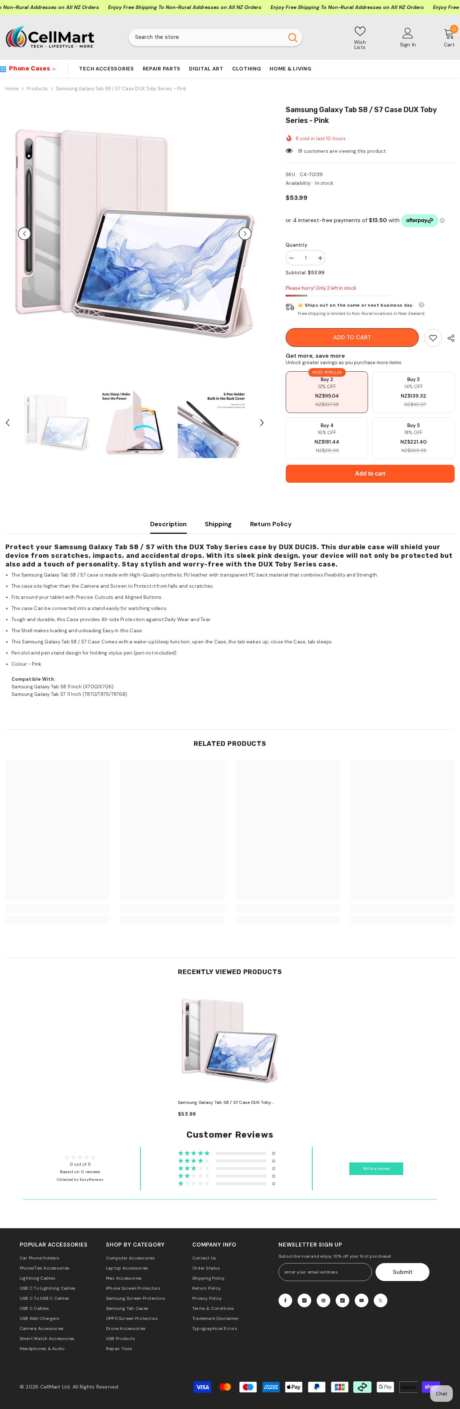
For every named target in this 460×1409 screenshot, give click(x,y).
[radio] (327, 392)
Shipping (218, 524)
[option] (134, 233)
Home (12, 89)
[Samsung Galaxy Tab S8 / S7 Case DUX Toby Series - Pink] (230, 1041)
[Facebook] (285, 1300)
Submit (403, 1272)
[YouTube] (361, 1300)
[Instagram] (304, 1300)
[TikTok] (342, 1300)
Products (37, 89)
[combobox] (206, 37)
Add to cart (352, 337)
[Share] (448, 338)
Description (168, 524)
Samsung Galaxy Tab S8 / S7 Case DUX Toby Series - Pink (224, 1103)
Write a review (376, 1168)
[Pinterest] (323, 1300)
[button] (24, 233)
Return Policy (271, 524)
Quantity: (297, 245)
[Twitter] (380, 1300)
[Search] (215, 37)
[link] (433, 338)
